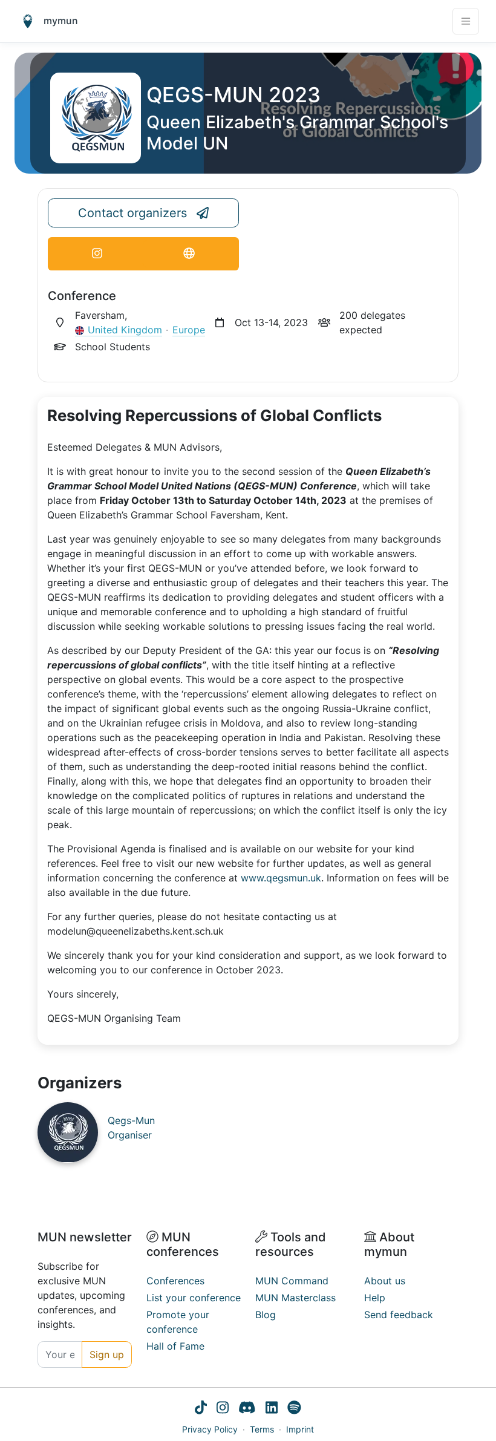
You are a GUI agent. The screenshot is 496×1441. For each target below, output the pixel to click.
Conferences (175, 1281)
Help (374, 1298)
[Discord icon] (247, 1409)
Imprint (300, 1429)
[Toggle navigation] (465, 21)
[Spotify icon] (294, 1409)
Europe (188, 330)
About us (384, 1281)
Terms (262, 1429)
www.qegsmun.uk (281, 878)
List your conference (193, 1298)
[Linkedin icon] (272, 1409)
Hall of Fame (175, 1346)
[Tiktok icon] (201, 1409)
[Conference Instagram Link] (97, 253)
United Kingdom (125, 330)
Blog (265, 1315)
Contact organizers (132, 213)
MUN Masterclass (295, 1298)
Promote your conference (177, 1322)
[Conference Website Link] (189, 253)
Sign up (107, 1354)
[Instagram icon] (223, 1409)
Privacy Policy (210, 1429)
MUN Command (291, 1281)
